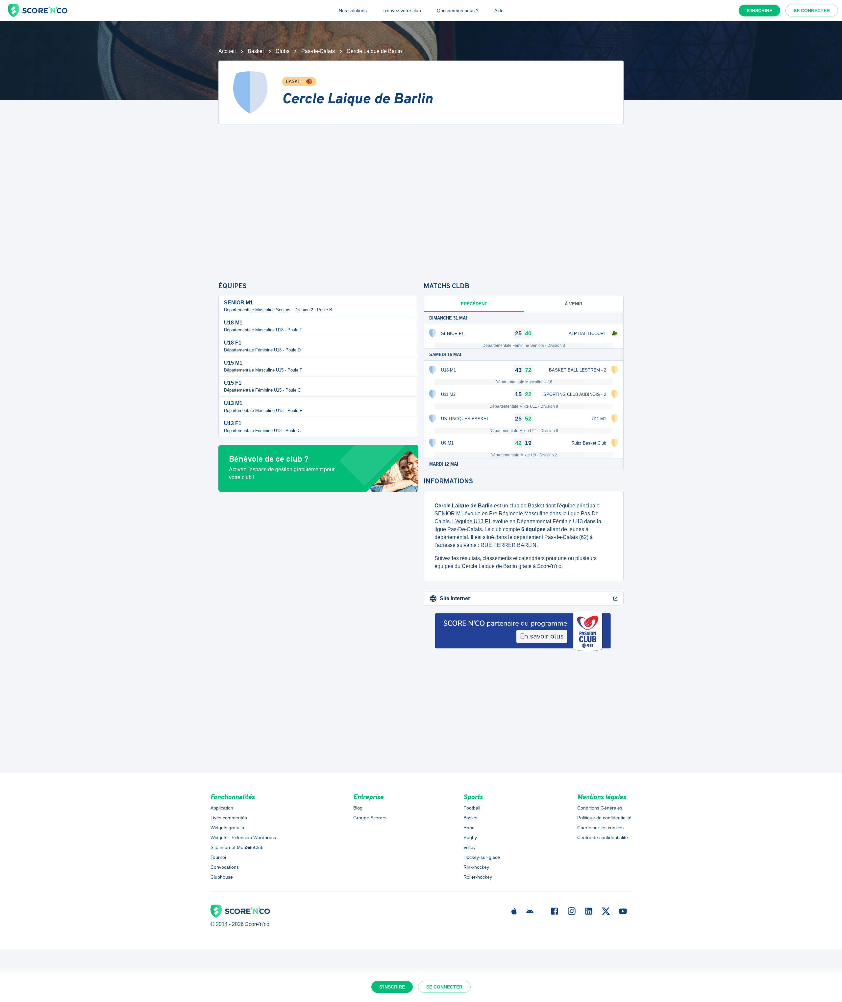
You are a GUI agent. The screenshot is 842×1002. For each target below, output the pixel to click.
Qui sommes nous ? (458, 10)
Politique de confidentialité (604, 817)
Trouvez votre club (402, 10)
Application (221, 807)
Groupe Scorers (369, 817)
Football (471, 807)
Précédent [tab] (474, 303)
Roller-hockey (477, 877)
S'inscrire (759, 10)
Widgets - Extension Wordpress (243, 837)
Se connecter (812, 10)
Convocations (224, 867)
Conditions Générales (599, 807)
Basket (256, 51)
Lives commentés (228, 817)
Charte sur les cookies (600, 827)
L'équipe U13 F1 (471, 521)
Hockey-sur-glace (481, 857)
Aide (499, 10)
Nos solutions (353, 10)
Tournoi (218, 857)
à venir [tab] (573, 303)
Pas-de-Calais (318, 51)
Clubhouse (221, 877)
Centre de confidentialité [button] (602, 837)
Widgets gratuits (227, 827)
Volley (469, 847)
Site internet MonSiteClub (236, 847)
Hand (469, 827)
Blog (357, 807)
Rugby (470, 837)
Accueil (227, 51)
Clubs (282, 51)
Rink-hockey (476, 867)
